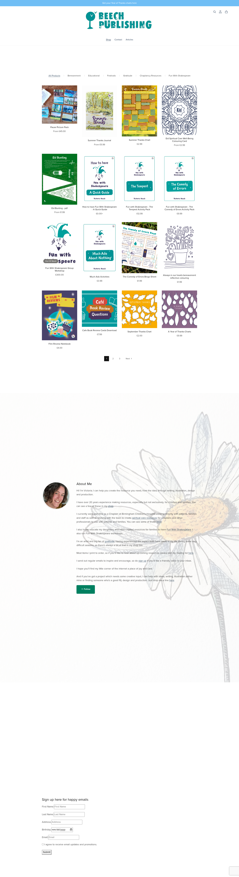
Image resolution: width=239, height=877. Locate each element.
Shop (108, 39)
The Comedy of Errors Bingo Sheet (139, 276)
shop (110, 506)
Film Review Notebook (60, 343)
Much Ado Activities (99, 276)
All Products (54, 75)
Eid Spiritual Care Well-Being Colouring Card (179, 140)
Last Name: (48, 814)
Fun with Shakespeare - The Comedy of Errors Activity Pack (179, 208)
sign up (142, 560)
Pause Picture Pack (59, 127)
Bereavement (74, 75)
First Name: (48, 806)
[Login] (220, 11)
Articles (129, 39)
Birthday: (46, 829)
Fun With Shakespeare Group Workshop (59, 269)
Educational (94, 75)
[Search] (214, 12)
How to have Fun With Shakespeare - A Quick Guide (99, 208)
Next (128, 358)
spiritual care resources (144, 517)
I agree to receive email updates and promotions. (70, 844)
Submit (46, 852)
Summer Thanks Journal (99, 140)
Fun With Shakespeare (179, 75)
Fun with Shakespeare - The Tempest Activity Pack (139, 208)
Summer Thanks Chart (139, 140)
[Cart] (227, 12)
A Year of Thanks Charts (179, 331)
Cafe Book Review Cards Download (99, 330)
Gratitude (127, 75)
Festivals (111, 75)
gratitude (109, 541)
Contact (118, 39)
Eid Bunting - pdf (59, 208)
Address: (46, 822)
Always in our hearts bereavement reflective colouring (179, 276)
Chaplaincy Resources (150, 75)
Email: (45, 837)
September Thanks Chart (139, 331)
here (159, 521)
